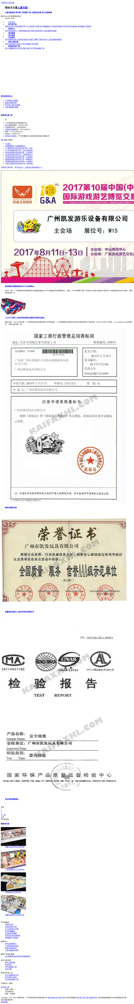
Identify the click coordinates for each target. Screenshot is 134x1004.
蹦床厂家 (27, 12)
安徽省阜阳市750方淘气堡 (14, 915)
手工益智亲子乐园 (32, 26)
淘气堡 (7, 125)
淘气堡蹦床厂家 (11, 967)
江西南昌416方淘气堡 (13, 892)
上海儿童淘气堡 (91, 997)
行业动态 (18, 44)
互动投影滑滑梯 (56, 26)
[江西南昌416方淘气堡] (13, 891)
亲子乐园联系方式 (11, 48)
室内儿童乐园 (10, 44)
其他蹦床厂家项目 (84, 26)
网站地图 (4, 1002)
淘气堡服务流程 (11, 39)
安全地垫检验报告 (11, 799)
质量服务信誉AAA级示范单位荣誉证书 (19, 612)
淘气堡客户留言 (25, 48)
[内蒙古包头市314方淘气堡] (13, 845)
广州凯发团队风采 (24, 31)
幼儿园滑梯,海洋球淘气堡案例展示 (18, 956)
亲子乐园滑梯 (47, 12)
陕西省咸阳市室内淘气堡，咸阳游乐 (19, 159)
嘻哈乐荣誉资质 (37, 31)
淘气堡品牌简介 (11, 31)
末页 (2, 817)
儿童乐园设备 (10, 12)
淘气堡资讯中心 (7, 96)
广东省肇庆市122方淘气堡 (14, 869)
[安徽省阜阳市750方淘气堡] (13, 913)
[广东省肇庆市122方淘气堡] (13, 868)
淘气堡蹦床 (27, 44)
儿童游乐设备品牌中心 (33, 167)
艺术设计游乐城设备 (69, 26)
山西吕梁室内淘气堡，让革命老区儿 (19, 155)
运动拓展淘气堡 (20, 26)
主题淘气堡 (9, 26)
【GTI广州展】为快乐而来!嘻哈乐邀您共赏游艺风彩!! (25, 318)
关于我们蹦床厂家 (37, 48)
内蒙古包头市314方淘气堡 (14, 847)
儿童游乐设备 (36, 12)
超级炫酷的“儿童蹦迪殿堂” (16, 146)
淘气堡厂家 (19, 12)
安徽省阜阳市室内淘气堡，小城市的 (19, 161)
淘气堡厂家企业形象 (12, 105)
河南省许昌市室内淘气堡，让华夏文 (19, 157)
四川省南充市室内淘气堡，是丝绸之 (20, 163)
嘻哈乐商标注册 (11, 507)
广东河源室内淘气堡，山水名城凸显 (19, 150)
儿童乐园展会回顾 (50, 31)
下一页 (3, 815)
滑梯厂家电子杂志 (41, 39)
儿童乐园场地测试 (55, 39)
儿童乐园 (23, 7)
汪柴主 (8, 144)
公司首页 (11, 22)
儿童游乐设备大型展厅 (25, 39)
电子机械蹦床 (45, 26)
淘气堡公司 (19, 167)
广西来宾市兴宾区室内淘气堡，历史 (19, 148)
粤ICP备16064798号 (55, 997)
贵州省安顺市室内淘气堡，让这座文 (19, 152)
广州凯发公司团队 (11, 100)
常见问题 (34, 44)
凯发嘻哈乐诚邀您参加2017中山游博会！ (20, 286)
